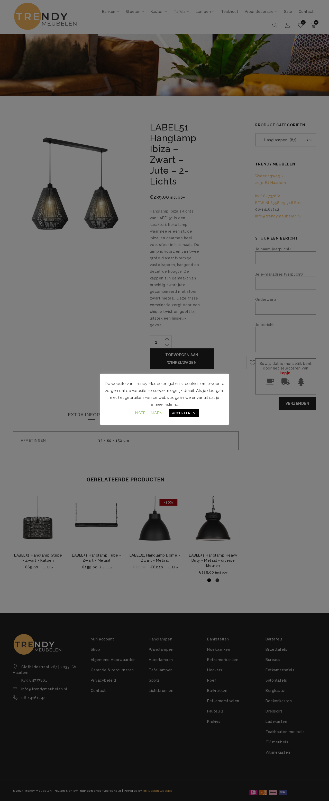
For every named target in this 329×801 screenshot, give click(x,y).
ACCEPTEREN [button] (184, 413)
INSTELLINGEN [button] (148, 413)
